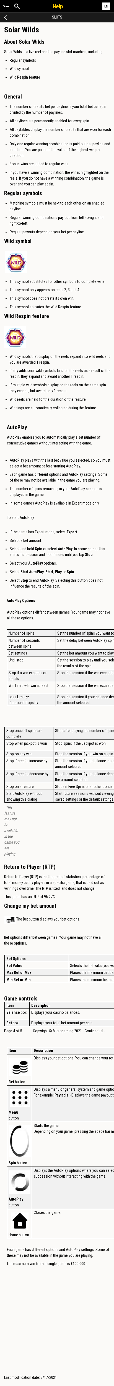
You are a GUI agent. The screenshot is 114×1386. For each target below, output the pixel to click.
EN (106, 6)
